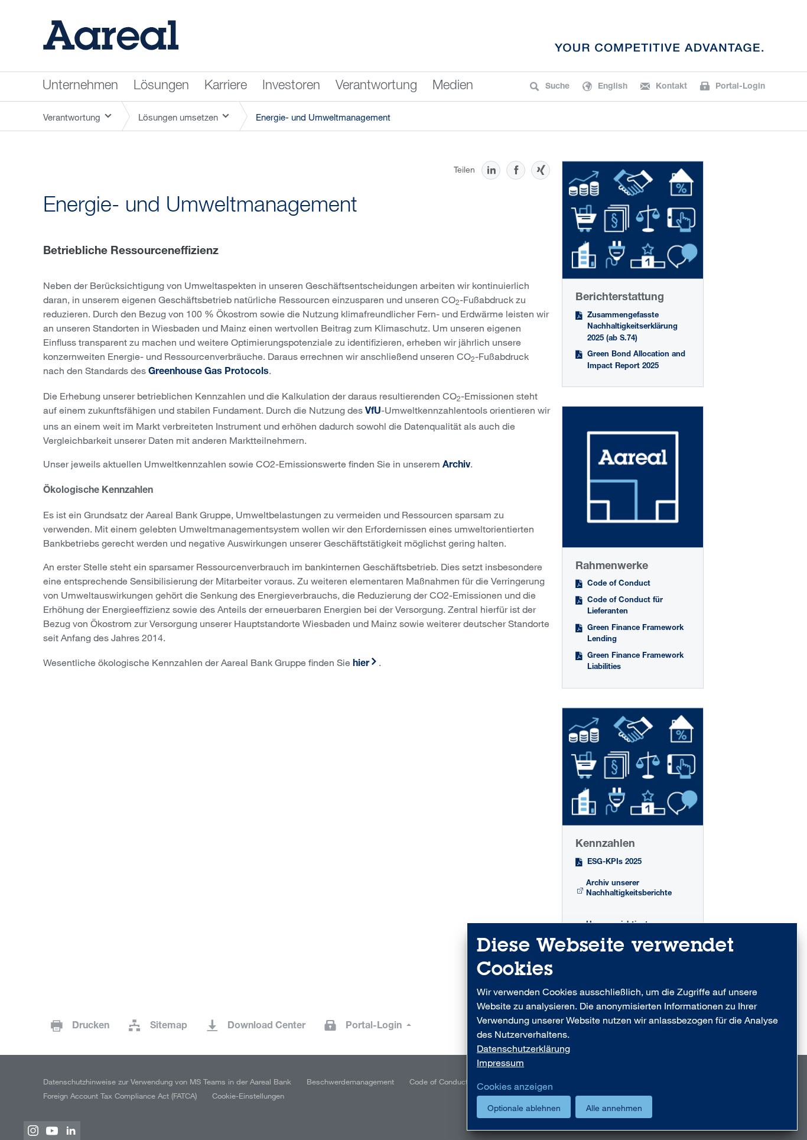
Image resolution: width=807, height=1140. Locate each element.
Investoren (291, 86)
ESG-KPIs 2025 (614, 862)
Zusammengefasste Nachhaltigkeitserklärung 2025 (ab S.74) (632, 327)
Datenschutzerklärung (523, 1048)
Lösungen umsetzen (178, 117)
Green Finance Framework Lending (635, 634)
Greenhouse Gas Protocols (208, 372)
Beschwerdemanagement (350, 1081)
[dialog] (632, 1027)
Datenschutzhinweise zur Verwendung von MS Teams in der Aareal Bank (167, 1081)
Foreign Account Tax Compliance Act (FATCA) (120, 1095)
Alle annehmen (614, 1108)
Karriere (225, 86)
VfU (373, 412)
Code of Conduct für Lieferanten (625, 606)
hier (361, 664)
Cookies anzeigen (515, 1086)
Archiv (456, 465)
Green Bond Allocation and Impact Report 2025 (636, 361)
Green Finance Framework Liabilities (635, 662)
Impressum (500, 1062)
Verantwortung (376, 86)
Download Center (266, 1026)
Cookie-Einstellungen (248, 1095)
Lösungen (161, 86)
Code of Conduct (618, 584)
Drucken (90, 1026)
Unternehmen (80, 86)
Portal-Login (375, 1026)
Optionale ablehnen (524, 1108)
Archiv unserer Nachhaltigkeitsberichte (629, 889)
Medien (452, 86)
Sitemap (168, 1026)
